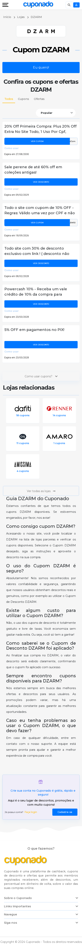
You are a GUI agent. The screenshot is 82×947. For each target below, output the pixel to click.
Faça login (31, 812)
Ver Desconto (41, 182)
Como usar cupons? (39, 376)
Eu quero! (41, 67)
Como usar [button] (11, 148)
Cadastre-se (65, 812)
